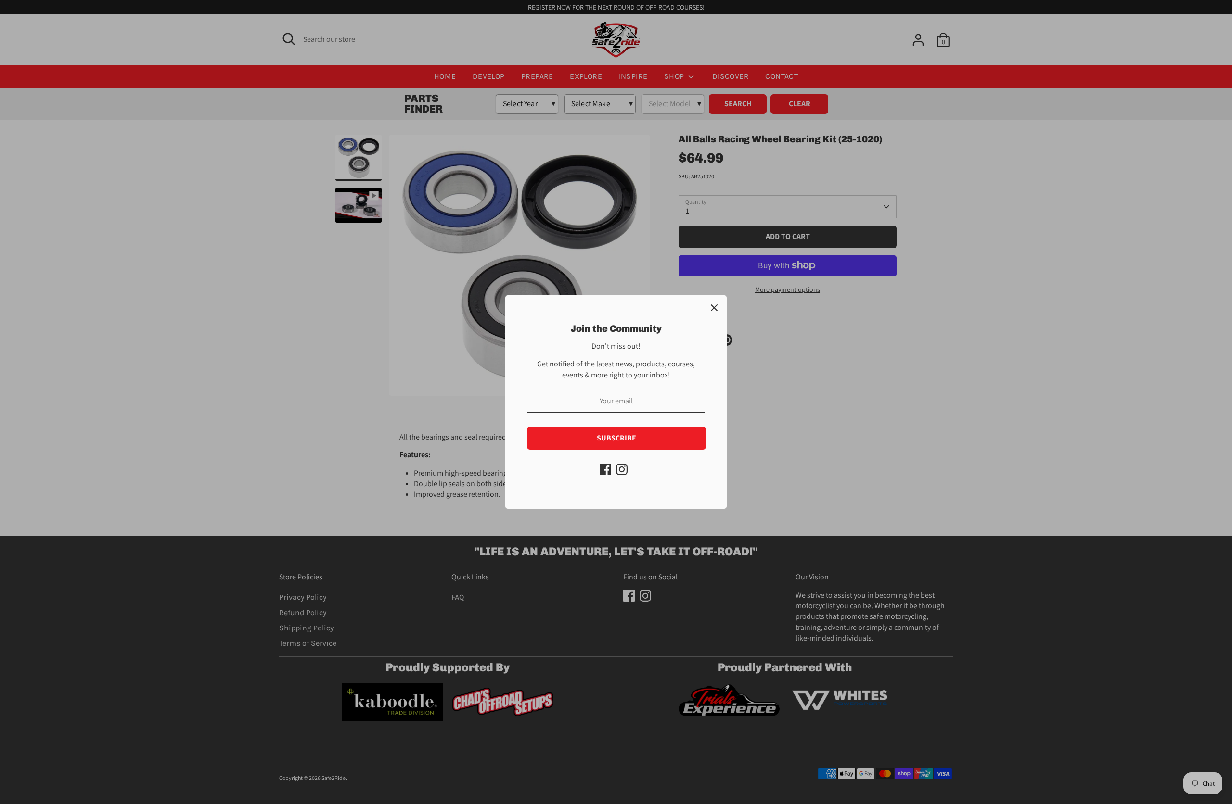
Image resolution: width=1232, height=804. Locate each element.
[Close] (714, 307)
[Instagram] (622, 469)
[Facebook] (605, 469)
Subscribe (616, 438)
